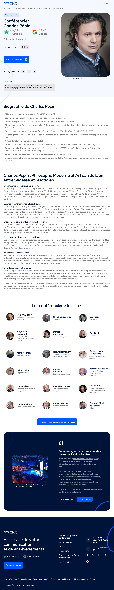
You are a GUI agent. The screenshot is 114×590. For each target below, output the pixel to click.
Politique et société (38, 8)
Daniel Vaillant (24, 404)
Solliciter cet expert (14, 59)
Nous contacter (85, 499)
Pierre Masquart (61, 403)
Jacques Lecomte (58, 370)
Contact (62, 546)
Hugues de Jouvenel (22, 332)
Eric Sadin (94, 385)
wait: (33, 585)
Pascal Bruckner (61, 386)
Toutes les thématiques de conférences (57, 422)
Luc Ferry (94, 316)
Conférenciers (20, 8)
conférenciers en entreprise (85, 458)
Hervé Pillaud (24, 386)
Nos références (66, 499)
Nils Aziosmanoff (62, 351)
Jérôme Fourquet (98, 368)
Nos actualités (65, 542)
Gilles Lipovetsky (62, 316)
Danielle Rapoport (58, 333)
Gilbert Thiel (23, 370)
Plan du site (64, 551)
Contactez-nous (13, 565)
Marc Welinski (24, 352)
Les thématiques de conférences (68, 536)
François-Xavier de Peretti (97, 404)
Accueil (7, 8)
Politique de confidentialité (61, 579)
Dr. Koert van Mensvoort (96, 352)
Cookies (93, 579)
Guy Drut (94, 333)
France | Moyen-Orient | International (70, 556)
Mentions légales (81, 579)
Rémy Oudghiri (24, 314)
